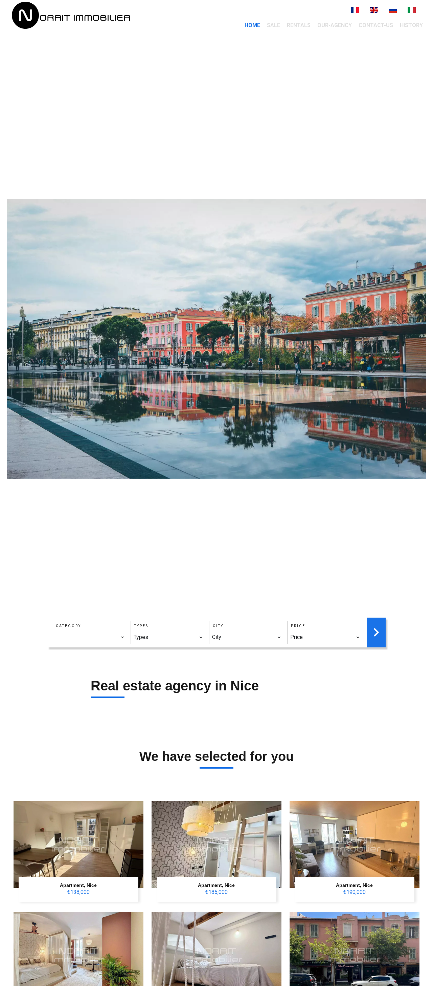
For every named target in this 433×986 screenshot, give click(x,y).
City (218, 626)
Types (141, 626)
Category (68, 626)
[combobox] (89, 637)
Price (298, 626)
